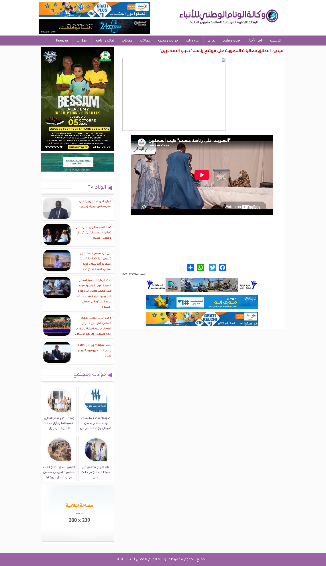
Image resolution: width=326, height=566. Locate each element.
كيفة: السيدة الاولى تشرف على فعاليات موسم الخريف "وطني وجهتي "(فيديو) (93, 233)
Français (62, 40)
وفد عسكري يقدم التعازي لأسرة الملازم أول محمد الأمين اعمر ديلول (59, 423)
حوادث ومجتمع (168, 40)
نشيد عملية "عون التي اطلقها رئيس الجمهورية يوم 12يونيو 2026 (94, 351)
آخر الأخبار (255, 40)
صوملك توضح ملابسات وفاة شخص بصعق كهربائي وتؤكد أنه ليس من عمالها (95, 426)
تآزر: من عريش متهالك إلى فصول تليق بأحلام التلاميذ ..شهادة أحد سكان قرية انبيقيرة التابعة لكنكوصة (95, 261)
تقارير (211, 40)
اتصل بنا (82, 40)
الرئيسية (275, 40)
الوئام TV (97, 188)
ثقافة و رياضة (104, 40)
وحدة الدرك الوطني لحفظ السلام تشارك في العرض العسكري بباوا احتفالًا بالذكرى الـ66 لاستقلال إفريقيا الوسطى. (93, 326)
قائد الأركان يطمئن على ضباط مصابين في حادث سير (95, 472)
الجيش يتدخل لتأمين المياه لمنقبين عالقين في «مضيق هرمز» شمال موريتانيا (59, 472)
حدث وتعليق (231, 40)
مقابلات (127, 40)
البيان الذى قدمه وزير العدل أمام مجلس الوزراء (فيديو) (95, 204)
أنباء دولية (193, 40)
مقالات (145, 40)
